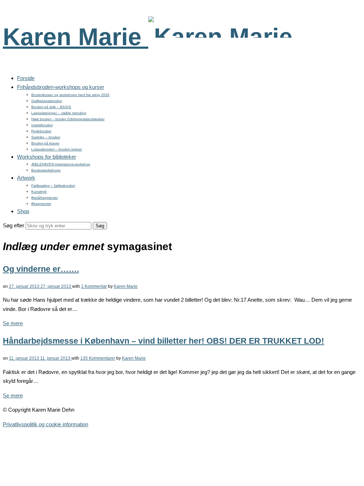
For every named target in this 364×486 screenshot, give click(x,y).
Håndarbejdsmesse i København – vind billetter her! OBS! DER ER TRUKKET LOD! (163, 341)
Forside (25, 78)
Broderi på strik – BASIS (51, 107)
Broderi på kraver (45, 143)
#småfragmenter (44, 198)
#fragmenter (41, 204)
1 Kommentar (94, 286)
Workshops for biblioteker (46, 157)
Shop (23, 211)
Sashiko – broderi (45, 137)
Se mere (13, 323)
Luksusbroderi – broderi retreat (56, 149)
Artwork (26, 178)
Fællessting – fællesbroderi (53, 185)
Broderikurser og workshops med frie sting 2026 (70, 95)
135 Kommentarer (97, 358)
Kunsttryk (39, 192)
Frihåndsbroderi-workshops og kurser (60, 87)
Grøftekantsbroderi (46, 101)
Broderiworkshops (45, 170)
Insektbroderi (42, 125)
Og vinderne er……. (41, 269)
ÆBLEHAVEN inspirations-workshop (60, 164)
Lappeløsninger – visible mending (58, 113)
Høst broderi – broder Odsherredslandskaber (68, 119)
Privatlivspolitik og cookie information (45, 424)
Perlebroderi (41, 131)
